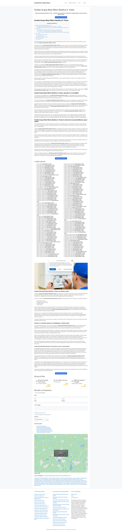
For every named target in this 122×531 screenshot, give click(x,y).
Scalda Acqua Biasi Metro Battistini (43, 427)
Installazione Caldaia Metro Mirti (59, 525)
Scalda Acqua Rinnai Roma (39, 503)
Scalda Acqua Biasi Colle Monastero (60, 520)
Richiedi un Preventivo (61, 17)
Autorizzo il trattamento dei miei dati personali (43, 414)
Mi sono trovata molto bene (41, 34)
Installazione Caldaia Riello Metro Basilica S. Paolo (74, 481)
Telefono (63, 400)
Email (35, 400)
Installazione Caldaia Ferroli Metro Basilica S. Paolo (72, 479)
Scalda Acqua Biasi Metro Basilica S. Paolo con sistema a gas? (49, 29)
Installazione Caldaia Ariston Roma (41, 516)
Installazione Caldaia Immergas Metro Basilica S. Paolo (54, 481)
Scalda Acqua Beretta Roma (39, 494)
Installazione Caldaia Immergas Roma (41, 506)
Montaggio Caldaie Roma (39, 495)
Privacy (72, 495)
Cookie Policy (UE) (74, 497)
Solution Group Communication (70, 529)
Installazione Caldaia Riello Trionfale (60, 517)
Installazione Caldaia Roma (42, 3)
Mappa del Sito (74, 494)
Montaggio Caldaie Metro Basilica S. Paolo (57, 484)
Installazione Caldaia (72, 2)
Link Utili (38, 39)
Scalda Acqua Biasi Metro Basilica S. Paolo (43, 25)
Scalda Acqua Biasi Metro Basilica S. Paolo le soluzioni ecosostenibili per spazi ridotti (52, 27)
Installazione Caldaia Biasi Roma (40, 514)
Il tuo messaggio (37, 404)
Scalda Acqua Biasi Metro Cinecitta (43, 432)
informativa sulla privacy (42, 412)
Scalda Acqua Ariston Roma (39, 501)
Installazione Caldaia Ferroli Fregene (60, 522)
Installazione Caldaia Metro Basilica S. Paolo (42, 478)
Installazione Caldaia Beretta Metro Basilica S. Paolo (65, 480)
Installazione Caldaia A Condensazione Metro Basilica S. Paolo (64, 478)
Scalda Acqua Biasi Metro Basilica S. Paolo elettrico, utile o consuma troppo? (53, 32)
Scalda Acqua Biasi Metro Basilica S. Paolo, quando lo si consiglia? (48, 26)
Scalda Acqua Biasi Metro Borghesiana (44, 429)
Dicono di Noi (38, 33)
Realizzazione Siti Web (57, 529)
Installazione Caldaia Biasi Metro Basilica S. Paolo (53, 479)
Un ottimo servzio (40, 35)
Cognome (63, 398)
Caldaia (35, 475)
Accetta (52, 269)
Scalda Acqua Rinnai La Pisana (59, 523)
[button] (72, 260)
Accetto (61, 455)
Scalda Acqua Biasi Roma (42, 426)
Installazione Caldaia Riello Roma (40, 505)
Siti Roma (63, 529)
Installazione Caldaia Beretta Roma (41, 510)
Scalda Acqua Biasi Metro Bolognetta (44, 428)
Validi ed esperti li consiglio (42, 36)
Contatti (84, 2)
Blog (79, 2)
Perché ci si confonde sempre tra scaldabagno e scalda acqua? (49, 31)
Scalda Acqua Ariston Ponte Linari (59, 507)
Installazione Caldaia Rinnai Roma (40, 508)
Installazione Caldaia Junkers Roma (41, 511)
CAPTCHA (36, 416)
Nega (59, 269)
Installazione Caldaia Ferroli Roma (40, 513)
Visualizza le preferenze (68, 269)
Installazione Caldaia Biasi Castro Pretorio (61, 499)
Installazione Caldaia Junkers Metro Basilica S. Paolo (44, 480)
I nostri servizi (38, 28)
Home (66, 2)
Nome (35, 398)
